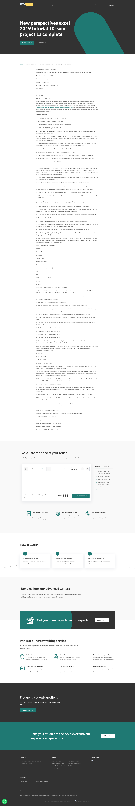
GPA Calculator (71, 765)
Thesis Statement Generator (74, 763)
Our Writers (67, 5)
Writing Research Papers (42, 781)
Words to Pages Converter (58, 763)
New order (111, 5)
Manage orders (100, 5)
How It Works (76, 5)
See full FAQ (26, 710)
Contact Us (84, 5)
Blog (91, 5)
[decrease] (82, 468)
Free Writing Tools (56, 761)
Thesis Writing (23, 781)
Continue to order (81, 496)
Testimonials (58, 5)
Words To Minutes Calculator (59, 765)
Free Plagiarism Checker (73, 761)
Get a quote (42, 43)
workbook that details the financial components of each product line (54, 107)
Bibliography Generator (57, 768)
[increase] (87, 468)
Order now (26, 43)
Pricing (50, 5)
